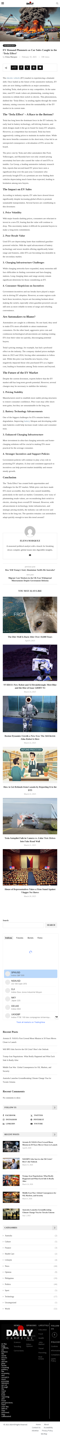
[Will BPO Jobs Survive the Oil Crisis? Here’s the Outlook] (11, 1163)
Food (41, 1334)
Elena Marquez (11, 57)
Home (38, 1424)
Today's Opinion (29, 1331)
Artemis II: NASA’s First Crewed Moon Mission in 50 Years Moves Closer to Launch (39, 1143)
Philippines (31, 1278)
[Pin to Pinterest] (33, 67)
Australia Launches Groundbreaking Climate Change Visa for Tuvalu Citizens (38, 1211)
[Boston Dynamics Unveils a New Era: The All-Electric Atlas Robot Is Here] (30, 714)
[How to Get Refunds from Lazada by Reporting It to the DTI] (30, 765)
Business (17, 1334)
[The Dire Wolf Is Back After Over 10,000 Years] (30, 615)
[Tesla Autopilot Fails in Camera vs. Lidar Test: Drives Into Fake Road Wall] (30, 816)
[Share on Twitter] (27, 67)
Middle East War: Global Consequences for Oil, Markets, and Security (39, 1194)
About (46, 1424)
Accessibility (48, 1427)
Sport (31, 1290)
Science (17, 1342)
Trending (17, 1346)
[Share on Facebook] (21, 67)
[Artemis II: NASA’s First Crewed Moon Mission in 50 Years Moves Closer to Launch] (11, 1146)
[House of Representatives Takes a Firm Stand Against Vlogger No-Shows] (30, 867)
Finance (31, 1248)
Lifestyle (31, 1260)
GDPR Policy (53, 1360)
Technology (31, 1297)
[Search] (57, 3)
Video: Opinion (29, 1345)
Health (41, 1338)
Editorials (30, 1340)
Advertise (35, 1430)
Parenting (42, 1353)
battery (27, 421)
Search (6, 920)
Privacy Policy (47, 1430)
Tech (16, 1338)
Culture (31, 1242)
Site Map (44, 1434)
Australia (31, 1236)
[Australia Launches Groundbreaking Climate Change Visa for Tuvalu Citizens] (11, 1214)
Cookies (54, 1346)
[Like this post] (15, 67)
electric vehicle (13, 78)
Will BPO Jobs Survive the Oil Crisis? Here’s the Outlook (25, 1049)
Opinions (31, 1325)
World (31, 1309)
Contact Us (36, 1427)
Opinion (31, 1272)
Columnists (30, 1336)
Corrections (19, 1351)
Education (43, 1330)
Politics (31, 1284)
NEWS (17, 1325)
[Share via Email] (40, 67)
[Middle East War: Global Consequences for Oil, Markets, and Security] (11, 1197)
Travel (41, 1348)
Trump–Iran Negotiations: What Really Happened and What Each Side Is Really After (38, 1178)
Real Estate (41, 1358)
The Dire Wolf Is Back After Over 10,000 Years (30, 637)
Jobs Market (41, 1343)
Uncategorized (31, 1303)
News (31, 1266)
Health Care (31, 1254)
